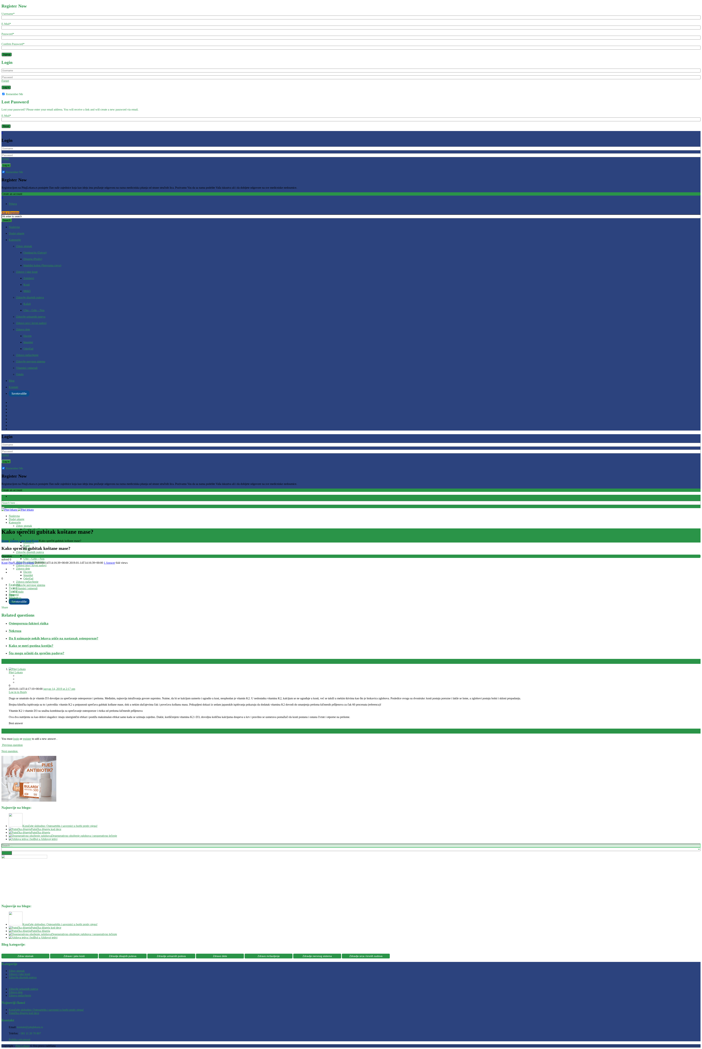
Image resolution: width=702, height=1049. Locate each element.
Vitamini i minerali (26, 367)
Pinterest (14, 594)
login (16, 738)
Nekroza (15, 631)
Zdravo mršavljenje (27, 355)
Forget (5, 80)
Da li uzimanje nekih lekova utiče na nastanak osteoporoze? (53, 638)
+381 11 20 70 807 (30, 1033)
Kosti (26, 284)
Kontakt (13, 387)
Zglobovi (28, 278)
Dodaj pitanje (16, 233)
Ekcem (27, 335)
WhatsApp (15, 597)
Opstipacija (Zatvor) (35, 252)
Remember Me (14, 94)
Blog (11, 380)
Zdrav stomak (24, 246)
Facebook (14, 584)
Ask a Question (10, 212)
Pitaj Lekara (15, 562)
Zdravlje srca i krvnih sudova (365, 956)
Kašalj (27, 303)
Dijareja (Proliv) (32, 259)
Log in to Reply (18, 692)
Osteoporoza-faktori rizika (28, 623)
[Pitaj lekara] (17, 509)
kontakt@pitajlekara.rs (30, 1027)
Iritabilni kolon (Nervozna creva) (42, 265)
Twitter (13, 588)
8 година (28, 562)
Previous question (12, 745)
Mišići (27, 291)
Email (12, 601)
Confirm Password (12, 44)
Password (7, 33)
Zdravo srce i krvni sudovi (31, 323)
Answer (109, 562)
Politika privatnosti (19, 1039)
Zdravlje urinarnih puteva (30, 316)
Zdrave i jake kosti (26, 271)
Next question (9, 751)
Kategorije (15, 239)
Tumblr (13, 591)
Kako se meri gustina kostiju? (31, 646)
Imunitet (28, 342)
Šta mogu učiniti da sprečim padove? (36, 653)
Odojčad (28, 348)
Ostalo (20, 374)
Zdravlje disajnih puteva (30, 297)
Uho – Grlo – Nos (33, 310)
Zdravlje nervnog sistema (30, 361)
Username (8, 13)
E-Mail (6, 23)
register (27, 738)
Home (5, 540)
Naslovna (14, 227)
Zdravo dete (23, 329)
